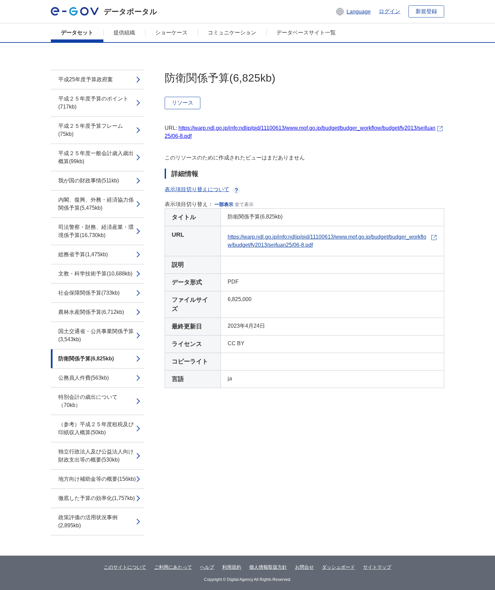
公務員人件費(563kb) (83, 378)
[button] (353, 11)
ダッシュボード (338, 567)
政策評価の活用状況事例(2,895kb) (88, 521)
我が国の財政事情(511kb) (88, 180)
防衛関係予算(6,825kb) (86, 358)
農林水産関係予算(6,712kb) (91, 312)
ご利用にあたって (173, 567)
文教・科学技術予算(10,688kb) (95, 273)
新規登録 (426, 11)
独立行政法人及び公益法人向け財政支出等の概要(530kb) (96, 456)
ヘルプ (207, 567)
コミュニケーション (232, 32)
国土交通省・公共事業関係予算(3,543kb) (96, 335)
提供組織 (124, 32)
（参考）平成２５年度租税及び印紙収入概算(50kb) (96, 428)
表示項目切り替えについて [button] (197, 189)
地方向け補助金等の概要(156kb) (97, 479)
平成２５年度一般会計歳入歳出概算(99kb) (96, 157)
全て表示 (244, 204)
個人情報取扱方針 (268, 567)
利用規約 (231, 567)
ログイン (389, 11)
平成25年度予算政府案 (85, 79)
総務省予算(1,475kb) (83, 254)
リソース (182, 103)
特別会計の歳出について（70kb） (88, 401)
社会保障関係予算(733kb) (89, 293)
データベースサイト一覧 (306, 32)
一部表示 (223, 204)
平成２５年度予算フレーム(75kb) (90, 130)
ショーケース (171, 32)
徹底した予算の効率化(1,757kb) (96, 498)
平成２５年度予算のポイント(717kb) (93, 103)
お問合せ (304, 567)
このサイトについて (125, 567)
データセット (77, 32)
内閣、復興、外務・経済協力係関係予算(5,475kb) (96, 204)
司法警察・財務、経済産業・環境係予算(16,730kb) (96, 231)
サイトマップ (377, 567)
